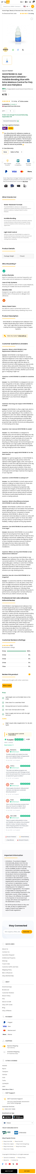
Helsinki (4, 1065)
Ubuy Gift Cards (7, 1005)
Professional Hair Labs (9, 13)
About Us (5, 949)
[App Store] (7, 1117)
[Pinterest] (17, 1164)
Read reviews (8, 745)
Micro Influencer (7, 973)
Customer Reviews (8, 993)
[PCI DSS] (6, 1132)
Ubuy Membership (8, 976)
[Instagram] (7, 1164)
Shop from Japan (8, 1144)
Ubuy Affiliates (6, 1011)
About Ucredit (6, 1002)
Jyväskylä (5, 1083)
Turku (4, 1080)
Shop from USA (7, 1141)
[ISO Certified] (19, 1132)
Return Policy (6, 996)
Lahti (3, 1086)
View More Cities (7, 1089)
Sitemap (4, 961)
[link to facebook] (18, 50)
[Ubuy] (7, 2)
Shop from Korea (8, 1146)
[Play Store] (18, 1117)
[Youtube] (11, 1164)
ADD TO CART (9, 1171)
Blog (3, 1008)
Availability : (6, 104)
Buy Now (25, 181)
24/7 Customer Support (15, 1099)
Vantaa (4, 1074)
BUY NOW (27, 1171)
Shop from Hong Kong (22, 1144)
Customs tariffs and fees (10, 967)
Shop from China (21, 1146)
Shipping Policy (7, 970)
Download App (7, 987)
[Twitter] (14, 1164)
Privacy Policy (22, 1157)
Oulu (3, 1077)
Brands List (5, 990)
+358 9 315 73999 (9, 1109)
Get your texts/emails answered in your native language (18, 1102)
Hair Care (27, 10)
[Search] (32, 6)
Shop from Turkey (8, 1149)
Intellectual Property (8, 958)
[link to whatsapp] (13, 50)
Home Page (5, 10)
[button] (22, 2)
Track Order (6, 964)
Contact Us (5, 952)
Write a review (7, 685)
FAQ (3, 999)
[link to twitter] (23, 50)
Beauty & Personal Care (17, 10)
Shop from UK (19, 1141)
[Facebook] (3, 1164)
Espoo (4, 1068)
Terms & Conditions (9, 1157)
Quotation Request (8, 955)
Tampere (5, 1071)
